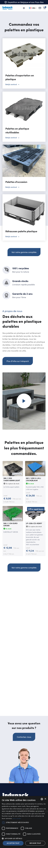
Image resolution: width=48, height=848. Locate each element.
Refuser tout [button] (35, 843)
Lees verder (17, 818)
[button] (24, 838)
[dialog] (24, 822)
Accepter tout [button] (13, 843)
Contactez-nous (24, 737)
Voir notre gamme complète (24, 252)
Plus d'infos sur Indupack (18, 361)
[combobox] (42, 799)
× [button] (45, 799)
